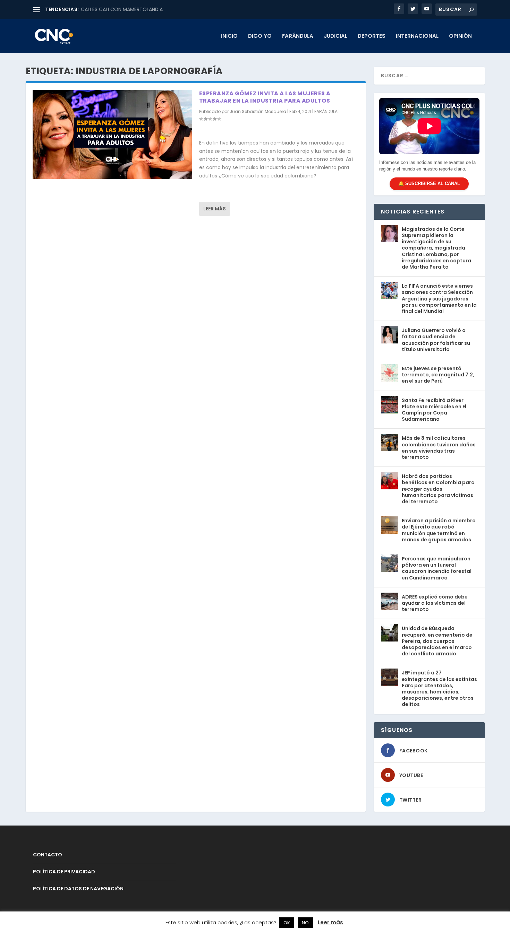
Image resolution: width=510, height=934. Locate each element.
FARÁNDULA (297, 36)
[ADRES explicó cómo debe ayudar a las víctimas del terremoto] (389, 601)
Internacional (417, 36)
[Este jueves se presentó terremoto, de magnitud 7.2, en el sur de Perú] (389, 373)
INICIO (229, 36)
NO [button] (305, 922)
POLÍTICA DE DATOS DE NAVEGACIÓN (78, 888)
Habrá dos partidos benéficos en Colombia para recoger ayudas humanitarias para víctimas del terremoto (438, 489)
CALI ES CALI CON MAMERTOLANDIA (122, 9)
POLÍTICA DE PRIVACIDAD (64, 871)
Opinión (460, 36)
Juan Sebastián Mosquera (258, 111)
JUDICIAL (335, 36)
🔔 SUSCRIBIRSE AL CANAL (429, 183)
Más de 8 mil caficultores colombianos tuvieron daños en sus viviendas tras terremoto (439, 448)
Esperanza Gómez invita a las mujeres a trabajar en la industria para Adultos (265, 97)
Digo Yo (260, 36)
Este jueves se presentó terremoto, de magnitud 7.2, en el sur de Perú (438, 374)
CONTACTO (47, 854)
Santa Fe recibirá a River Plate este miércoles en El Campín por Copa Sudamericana (434, 410)
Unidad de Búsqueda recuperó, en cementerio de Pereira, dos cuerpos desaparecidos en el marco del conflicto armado (437, 641)
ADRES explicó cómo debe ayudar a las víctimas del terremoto (435, 603)
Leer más (214, 208)
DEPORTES (371, 36)
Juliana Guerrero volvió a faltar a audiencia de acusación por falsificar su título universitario (436, 340)
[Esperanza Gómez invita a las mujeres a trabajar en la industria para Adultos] (112, 134)
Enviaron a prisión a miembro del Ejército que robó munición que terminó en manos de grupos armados (439, 530)
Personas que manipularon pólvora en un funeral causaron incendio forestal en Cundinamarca (436, 568)
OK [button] (286, 922)
